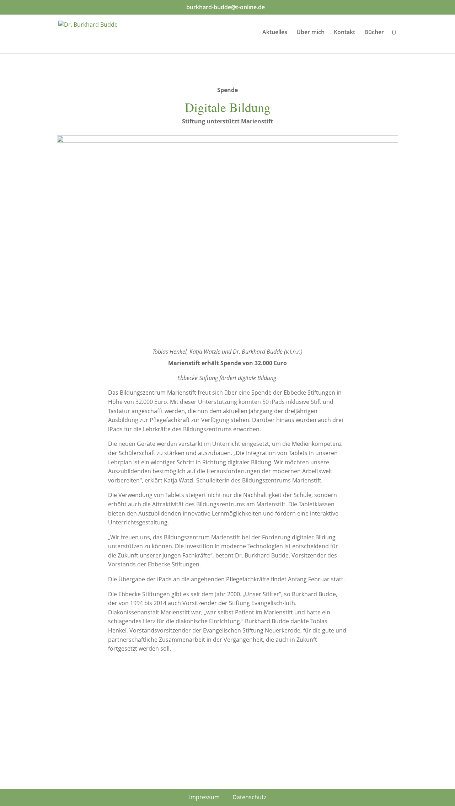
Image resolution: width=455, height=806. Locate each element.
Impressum (204, 797)
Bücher (374, 33)
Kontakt (344, 33)
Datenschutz (249, 797)
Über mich (310, 33)
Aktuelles (274, 33)
